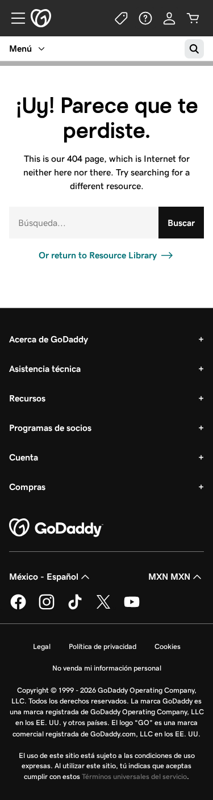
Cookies (167, 646)
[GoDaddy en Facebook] (18, 607)
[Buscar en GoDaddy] (194, 48)
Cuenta (23, 457)
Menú (20, 48)
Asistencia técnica (45, 369)
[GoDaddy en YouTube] (132, 607)
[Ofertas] (121, 18)
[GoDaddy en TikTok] (75, 607)
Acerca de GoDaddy (48, 339)
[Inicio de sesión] (169, 18)
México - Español (43, 576)
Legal (42, 646)
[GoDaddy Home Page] (56, 528)
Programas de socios (50, 428)
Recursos (27, 398)
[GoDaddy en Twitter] (103, 607)
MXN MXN (169, 576)
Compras (27, 487)
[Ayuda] (145, 18)
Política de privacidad (102, 646)
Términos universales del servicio (134, 776)
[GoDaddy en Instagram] (46, 607)
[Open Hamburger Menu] (13, 18)
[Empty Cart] (193, 18)
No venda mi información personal (106, 668)
